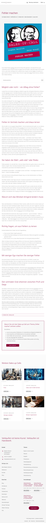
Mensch (20, 210)
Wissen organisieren (31, 415)
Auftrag (12, 67)
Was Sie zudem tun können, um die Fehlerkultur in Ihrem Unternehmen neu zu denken (22, 302)
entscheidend (31, 267)
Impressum (26, 521)
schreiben (21, 128)
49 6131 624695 (8, 456)
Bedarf (14, 219)
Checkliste (35, 288)
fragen (18, 101)
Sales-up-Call (11, 314)
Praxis (27, 139)
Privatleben (13, 114)
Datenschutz (33, 521)
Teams (38, 149)
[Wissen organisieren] (34, 397)
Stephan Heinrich (6, 16)
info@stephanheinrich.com (9, 459)
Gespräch (8, 272)
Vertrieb (7, 93)
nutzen (6, 297)
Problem (30, 191)
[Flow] (12, 369)
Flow (5, 387)
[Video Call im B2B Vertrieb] (34, 369)
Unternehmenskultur (13, 145)
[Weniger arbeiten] (12, 397)
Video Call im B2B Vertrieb (33, 387)
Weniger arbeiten (8, 415)
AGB (29, 521)
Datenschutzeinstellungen (40, 521)
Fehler (34, 71)
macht (13, 126)
